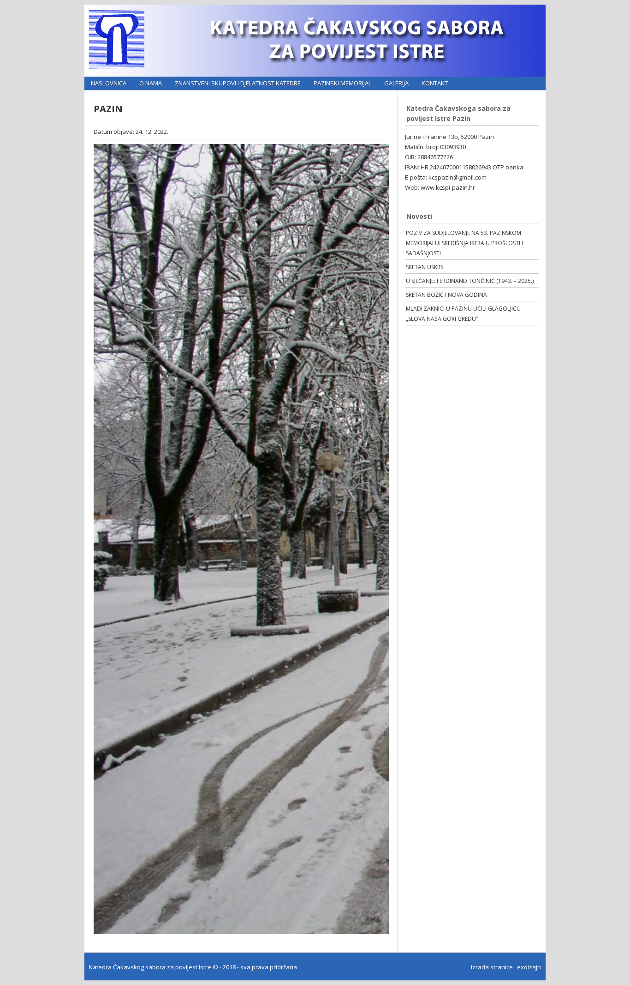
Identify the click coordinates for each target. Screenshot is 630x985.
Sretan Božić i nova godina (446, 295)
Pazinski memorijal (342, 83)
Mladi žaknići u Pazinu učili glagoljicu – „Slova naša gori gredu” (465, 314)
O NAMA (150, 83)
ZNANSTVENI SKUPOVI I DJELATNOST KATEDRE (238, 83)
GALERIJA (396, 83)
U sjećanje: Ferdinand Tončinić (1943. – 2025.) (470, 281)
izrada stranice (492, 967)
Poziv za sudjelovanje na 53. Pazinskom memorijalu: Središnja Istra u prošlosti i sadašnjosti (464, 243)
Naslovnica (108, 83)
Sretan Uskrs (424, 267)
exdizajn (529, 967)
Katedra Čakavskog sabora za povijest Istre (151, 967)
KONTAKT (435, 83)
